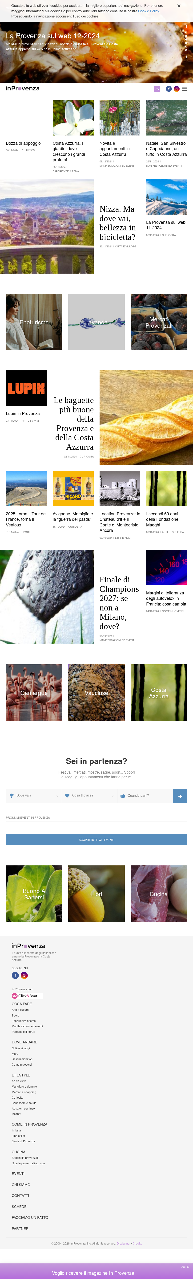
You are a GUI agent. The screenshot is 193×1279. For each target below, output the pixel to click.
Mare (15, 1053)
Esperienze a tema (24, 1021)
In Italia (16, 1130)
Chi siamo (21, 1184)
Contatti (20, 1195)
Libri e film (18, 1136)
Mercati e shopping (24, 1092)
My (157, 89)
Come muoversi (22, 1064)
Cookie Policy (148, 10)
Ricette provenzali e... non (28, 1163)
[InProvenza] (22, 88)
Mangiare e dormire (24, 1086)
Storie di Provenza (23, 1141)
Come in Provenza (29, 1124)
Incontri (16, 1114)
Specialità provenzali (25, 1158)
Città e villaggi (21, 1048)
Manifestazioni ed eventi (27, 1026)
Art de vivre (19, 1081)
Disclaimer (123, 1243)
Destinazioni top (22, 1059)
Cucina (18, 1151)
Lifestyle (21, 1074)
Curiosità (17, 1097)
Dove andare (24, 1041)
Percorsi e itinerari (23, 1031)
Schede (19, 1206)
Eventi (18, 1173)
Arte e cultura (20, 1010)
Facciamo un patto (30, 1217)
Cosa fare (22, 1003)
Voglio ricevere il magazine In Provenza (93, 1272)
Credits (137, 1243)
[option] (96, 41)
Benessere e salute (24, 1103)
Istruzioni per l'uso (23, 1108)
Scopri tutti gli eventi (96, 840)
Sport (15, 1015)
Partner (20, 1228)
